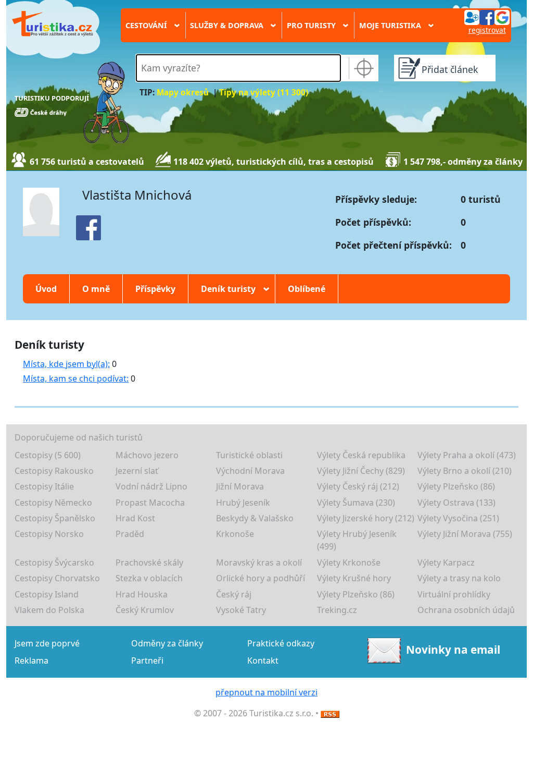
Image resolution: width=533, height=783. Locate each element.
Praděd (130, 534)
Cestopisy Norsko (49, 534)
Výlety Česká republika (361, 455)
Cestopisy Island (47, 594)
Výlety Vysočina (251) (458, 518)
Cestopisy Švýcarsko (54, 562)
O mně (96, 289)
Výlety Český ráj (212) (358, 486)
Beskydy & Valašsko (255, 518)
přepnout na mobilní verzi (266, 692)
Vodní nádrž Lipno (151, 486)
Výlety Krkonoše (348, 562)
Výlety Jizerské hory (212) (365, 518)
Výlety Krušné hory (354, 578)
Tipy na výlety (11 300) (263, 92)
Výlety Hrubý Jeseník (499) (357, 540)
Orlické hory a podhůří (260, 578)
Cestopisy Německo (53, 502)
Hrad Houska (142, 594)
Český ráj (233, 594)
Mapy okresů (183, 92)
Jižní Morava (240, 486)
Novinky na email (453, 649)
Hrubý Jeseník (243, 502)
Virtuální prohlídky (453, 594)
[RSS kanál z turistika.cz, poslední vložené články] (330, 713)
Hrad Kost (135, 518)
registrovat (487, 30)
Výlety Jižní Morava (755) (464, 534)
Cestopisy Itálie (44, 486)
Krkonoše (235, 534)
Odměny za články (167, 643)
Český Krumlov (145, 610)
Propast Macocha (150, 502)
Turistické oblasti (249, 455)
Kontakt (262, 660)
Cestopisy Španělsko (55, 518)
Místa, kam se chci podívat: (76, 378)
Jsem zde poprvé (47, 643)
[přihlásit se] (486, 16)
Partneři (147, 660)
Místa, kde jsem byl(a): (66, 364)
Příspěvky (155, 289)
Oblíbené (306, 289)
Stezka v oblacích (149, 578)
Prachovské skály (149, 562)
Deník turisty (231, 289)
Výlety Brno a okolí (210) (464, 470)
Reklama (31, 660)
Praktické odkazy (280, 643)
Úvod (46, 289)
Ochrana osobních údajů (466, 610)
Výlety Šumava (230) (356, 502)
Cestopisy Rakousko (54, 470)
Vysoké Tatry (241, 610)
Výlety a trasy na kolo (459, 578)
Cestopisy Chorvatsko (57, 578)
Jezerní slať (137, 470)
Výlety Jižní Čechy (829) (361, 470)
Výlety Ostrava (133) (456, 502)
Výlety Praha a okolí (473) (466, 455)
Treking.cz (337, 610)
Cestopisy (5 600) (48, 455)
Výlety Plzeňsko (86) (456, 486)
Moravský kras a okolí (259, 562)
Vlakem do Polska (49, 610)
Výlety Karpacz (446, 562)
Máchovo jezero (147, 455)
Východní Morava (250, 470)
